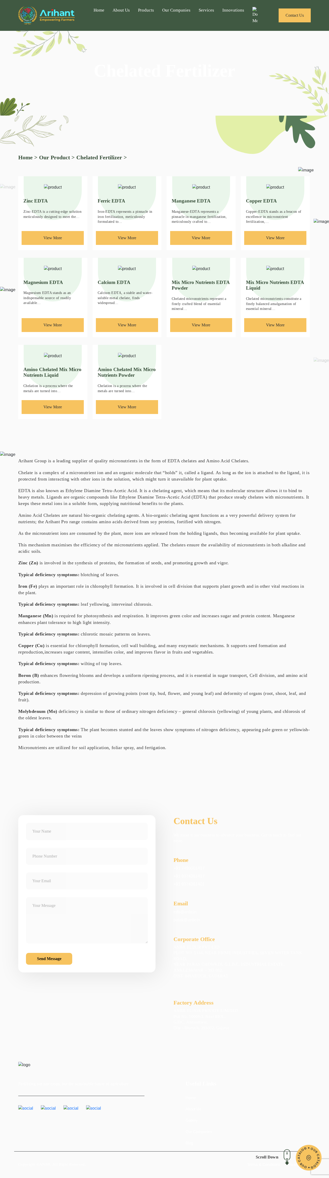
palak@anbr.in (186, 920)
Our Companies (176, 10)
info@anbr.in (185, 912)
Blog (189, 1143)
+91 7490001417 (189, 868)
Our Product (54, 157)
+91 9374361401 (189, 884)
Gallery (192, 1120)
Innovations (233, 10)
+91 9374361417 (189, 876)
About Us (121, 10)
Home (99, 10)
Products (146, 10)
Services (206, 10)
